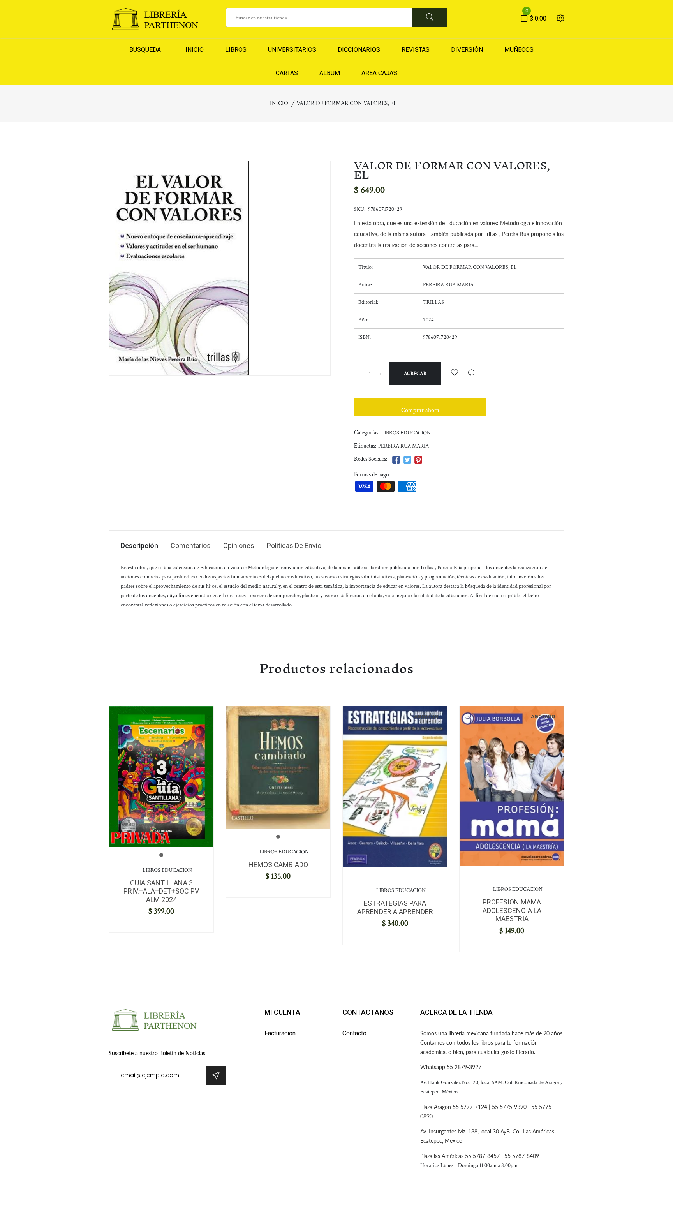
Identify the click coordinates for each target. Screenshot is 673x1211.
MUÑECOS (519, 49)
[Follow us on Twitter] (407, 460)
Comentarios (191, 546)
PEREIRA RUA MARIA (403, 445)
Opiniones (238, 546)
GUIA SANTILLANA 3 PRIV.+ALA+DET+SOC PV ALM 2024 (161, 891)
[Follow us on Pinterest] (418, 460)
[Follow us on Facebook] (396, 460)
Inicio (279, 103)
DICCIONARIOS (359, 49)
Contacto (354, 1033)
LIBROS (236, 49)
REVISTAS (416, 49)
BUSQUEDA (145, 49)
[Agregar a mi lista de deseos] (454, 373)
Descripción (139, 546)
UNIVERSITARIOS (292, 49)
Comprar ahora (420, 410)
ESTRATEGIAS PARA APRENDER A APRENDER (395, 907)
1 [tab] (161, 855)
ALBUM (329, 73)
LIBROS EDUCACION (406, 432)
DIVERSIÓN (467, 49)
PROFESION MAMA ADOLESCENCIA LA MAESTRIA (512, 910)
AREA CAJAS (379, 73)
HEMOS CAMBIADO (278, 864)
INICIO (193, 49)
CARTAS (287, 73)
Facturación (280, 1033)
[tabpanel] (161, 776)
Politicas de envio (294, 546)
